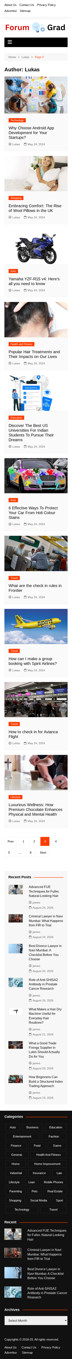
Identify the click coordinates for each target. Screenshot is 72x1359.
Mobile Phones (53, 1182)
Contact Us (26, 5)
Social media (38, 1200)
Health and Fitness (21, 344)
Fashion (54, 1136)
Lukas (16, 144)
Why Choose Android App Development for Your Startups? (31, 133)
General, (16, 1154)
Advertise (10, 11)
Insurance (39, 1173)
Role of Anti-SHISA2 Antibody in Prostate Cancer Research (43, 984)
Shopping (16, 197)
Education (16, 417)
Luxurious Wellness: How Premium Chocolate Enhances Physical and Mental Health (35, 809)
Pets (35, 1191)
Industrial (16, 1173)
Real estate (55, 1191)
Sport (59, 1200)
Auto (13, 271)
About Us (10, 5)
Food (37, 1145)
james (36, 902)
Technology (17, 120)
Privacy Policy (46, 5)
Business (32, 1127)
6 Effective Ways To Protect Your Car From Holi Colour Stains (33, 513)
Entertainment (22, 1136)
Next (43, 852)
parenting (15, 1191)
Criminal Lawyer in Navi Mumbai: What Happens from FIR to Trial (46, 921)
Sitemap (25, 11)
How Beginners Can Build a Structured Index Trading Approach (46, 1081)
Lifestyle (15, 797)
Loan (31, 1182)
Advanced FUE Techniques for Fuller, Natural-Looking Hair (44, 891)
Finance (16, 1145)
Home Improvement (47, 1164)
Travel (14, 577)
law (59, 1173)
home (16, 1164)
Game (57, 1145)
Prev (11, 841)
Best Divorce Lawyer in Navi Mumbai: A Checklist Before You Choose (45, 1273)
